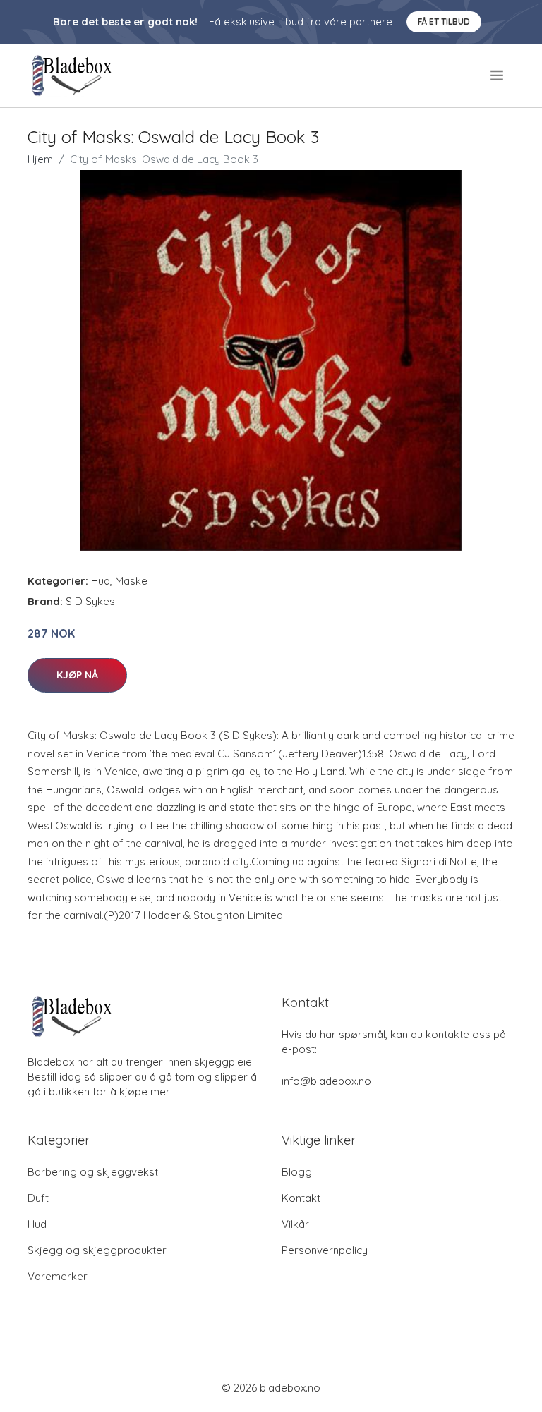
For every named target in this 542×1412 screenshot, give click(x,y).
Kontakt (301, 1198)
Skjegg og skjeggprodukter (97, 1250)
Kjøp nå (77, 675)
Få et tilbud (444, 21)
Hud (100, 581)
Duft (38, 1198)
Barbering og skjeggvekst (93, 1172)
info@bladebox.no (326, 1081)
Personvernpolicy (325, 1250)
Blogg (297, 1172)
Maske (131, 581)
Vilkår (295, 1224)
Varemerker (58, 1276)
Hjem (40, 159)
